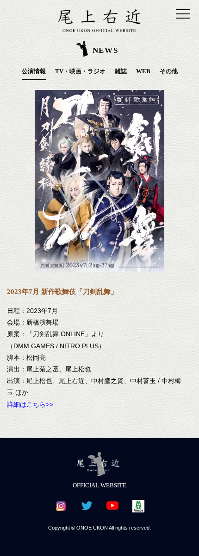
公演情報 (34, 71)
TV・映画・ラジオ (80, 71)
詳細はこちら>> (30, 404)
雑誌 (121, 71)
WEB (143, 71)
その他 (169, 71)
